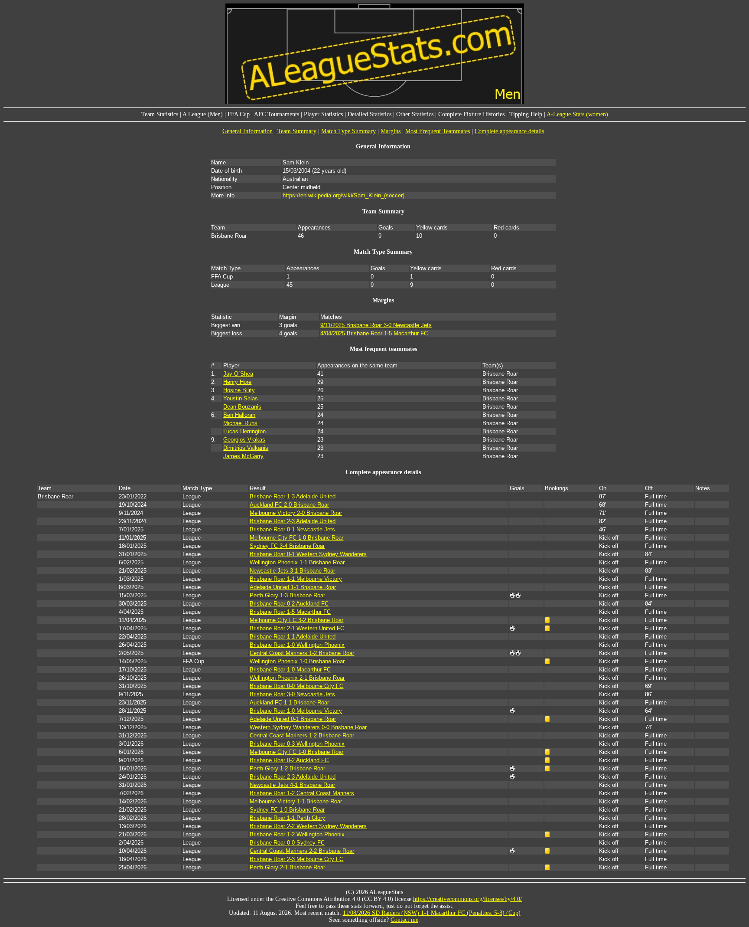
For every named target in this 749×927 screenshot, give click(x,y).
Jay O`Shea (238, 373)
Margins (391, 131)
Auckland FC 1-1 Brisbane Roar (289, 702)
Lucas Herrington (244, 431)
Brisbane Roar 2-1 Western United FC (297, 628)
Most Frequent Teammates (437, 131)
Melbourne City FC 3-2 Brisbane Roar (296, 620)
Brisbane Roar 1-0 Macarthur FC (290, 669)
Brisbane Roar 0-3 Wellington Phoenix (297, 743)
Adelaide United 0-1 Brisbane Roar (293, 719)
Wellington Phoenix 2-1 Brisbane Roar (297, 678)
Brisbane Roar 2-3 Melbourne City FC (296, 859)
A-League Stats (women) (577, 114)
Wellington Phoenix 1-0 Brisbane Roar (297, 661)
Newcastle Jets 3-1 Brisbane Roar (292, 570)
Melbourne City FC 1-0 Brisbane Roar (296, 537)
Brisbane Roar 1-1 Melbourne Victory (296, 579)
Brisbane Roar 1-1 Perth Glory (287, 818)
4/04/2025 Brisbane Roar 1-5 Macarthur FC (374, 333)
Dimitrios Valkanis (245, 448)
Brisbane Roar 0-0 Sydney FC (287, 842)
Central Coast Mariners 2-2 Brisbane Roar (302, 851)
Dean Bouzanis (242, 406)
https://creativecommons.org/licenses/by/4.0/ (467, 899)
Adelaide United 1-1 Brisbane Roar (293, 587)
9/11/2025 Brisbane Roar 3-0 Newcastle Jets (376, 325)
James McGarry (243, 456)
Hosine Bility (239, 390)
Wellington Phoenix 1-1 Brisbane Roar (297, 562)
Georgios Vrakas (244, 439)
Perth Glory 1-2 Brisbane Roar (287, 768)
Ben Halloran (239, 415)
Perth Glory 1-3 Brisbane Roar (287, 595)
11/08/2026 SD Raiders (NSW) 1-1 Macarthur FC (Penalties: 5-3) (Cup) (432, 913)
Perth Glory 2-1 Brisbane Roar (287, 867)
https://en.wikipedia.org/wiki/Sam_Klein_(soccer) (343, 195)
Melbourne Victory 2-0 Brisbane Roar (296, 513)
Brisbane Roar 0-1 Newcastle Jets (292, 529)
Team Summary (296, 131)
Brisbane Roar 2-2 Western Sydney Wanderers (308, 826)
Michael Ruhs (240, 423)
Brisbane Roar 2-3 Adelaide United (292, 521)
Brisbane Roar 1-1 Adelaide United (292, 636)
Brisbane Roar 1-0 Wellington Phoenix (297, 645)
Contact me (404, 920)
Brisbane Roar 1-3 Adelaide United (292, 496)
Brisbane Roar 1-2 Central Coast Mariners (302, 793)
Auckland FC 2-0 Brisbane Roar (289, 504)
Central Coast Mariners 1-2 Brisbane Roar (302, 653)
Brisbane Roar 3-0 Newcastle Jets (292, 694)
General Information (247, 131)
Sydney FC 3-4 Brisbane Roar (287, 546)
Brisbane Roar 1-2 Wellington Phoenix (297, 834)
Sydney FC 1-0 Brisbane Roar (287, 809)
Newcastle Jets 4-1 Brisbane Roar (292, 785)
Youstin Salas (240, 398)
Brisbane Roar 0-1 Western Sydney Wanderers (308, 554)
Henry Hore (237, 382)
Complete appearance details (509, 131)
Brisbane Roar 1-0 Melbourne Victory (296, 711)
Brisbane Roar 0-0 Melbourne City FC (296, 686)
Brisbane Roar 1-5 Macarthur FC (290, 612)
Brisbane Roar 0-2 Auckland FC (289, 603)
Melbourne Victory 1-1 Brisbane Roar (296, 801)
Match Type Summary (348, 131)
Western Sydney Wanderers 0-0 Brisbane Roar (308, 727)
